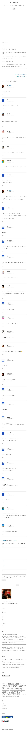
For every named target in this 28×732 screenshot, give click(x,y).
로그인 (3, 703)
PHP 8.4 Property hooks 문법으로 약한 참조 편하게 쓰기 (12, 639)
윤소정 (8, 131)
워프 (18, 693)
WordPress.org (4, 708)
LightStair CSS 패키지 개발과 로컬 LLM (9, 634)
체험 (2, 626)
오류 (21, 691)
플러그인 (16, 696)
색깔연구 (3, 662)
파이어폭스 (9, 696)
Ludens (8, 493)
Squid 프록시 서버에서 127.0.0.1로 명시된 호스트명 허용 (12, 647)
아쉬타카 (9, 303)
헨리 (8, 256)
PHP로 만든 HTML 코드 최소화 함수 (8, 642)
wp (21, 689)
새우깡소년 (9, 373)
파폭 (13, 696)
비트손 (8, 285)
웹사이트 (3, 570)
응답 (2, 94)
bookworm (9, 240)
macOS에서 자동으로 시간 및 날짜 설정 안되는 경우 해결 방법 (13, 648)
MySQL (3, 685)
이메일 (3, 565)
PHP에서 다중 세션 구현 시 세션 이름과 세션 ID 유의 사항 (13, 640)
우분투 (4, 693)
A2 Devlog (14, 2)
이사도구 (5, 695)
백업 (4, 691)
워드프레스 (4, 623)
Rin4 (8, 359)
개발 (2, 614)
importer (16, 684)
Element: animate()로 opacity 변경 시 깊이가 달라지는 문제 (13, 636)
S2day (8, 389)
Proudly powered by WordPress (7, 729)
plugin (13, 685)
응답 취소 (15, 540)
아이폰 (15, 691)
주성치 (8, 113)
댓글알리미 (17, 690)
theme (24, 685)
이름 (3, 560)
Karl (8, 226)
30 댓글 (3, 45)
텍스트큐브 (22, 694)
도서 (21, 690)
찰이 (8, 146)
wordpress (17, 64)
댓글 (3, 546)
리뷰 (2, 617)
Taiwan (21, 685)
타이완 (14, 694)
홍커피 (8, 271)
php (10, 685)
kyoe (8, 478)
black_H (9, 432)
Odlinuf (8, 417)
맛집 (2, 619)
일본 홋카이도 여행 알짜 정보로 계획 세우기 (14, 665)
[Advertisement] (14, 26)
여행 (2, 622)
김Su (8, 448)
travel (3, 687)
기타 (5, 64)
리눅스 (23, 690)
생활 (2, 620)
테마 (18, 694)
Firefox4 (6, 683)
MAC (20, 683)
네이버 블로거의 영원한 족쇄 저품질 (12, 667)
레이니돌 (9, 525)
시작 (24, 64)
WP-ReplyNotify (5, 690)
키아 (8, 403)
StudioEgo (9, 507)
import (10, 684)
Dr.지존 (8, 207)
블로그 (21, 64)
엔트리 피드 (4, 705)
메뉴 (14, 8)
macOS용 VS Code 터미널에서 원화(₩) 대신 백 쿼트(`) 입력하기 (14, 637)
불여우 (6, 691)
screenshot (17, 685)
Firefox (3, 683)
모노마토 (9, 174)
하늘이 (8, 317)
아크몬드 (9, 160)
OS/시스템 (4, 612)
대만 (13, 690)
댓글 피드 (3, 706)
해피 (8, 462)
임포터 (10, 695)
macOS (22, 683)
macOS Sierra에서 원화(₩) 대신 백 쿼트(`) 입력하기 (15, 664)
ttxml (6, 687)
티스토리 (4, 696)
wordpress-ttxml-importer (11, 688)
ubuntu (10, 687)
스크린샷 (11, 691)
